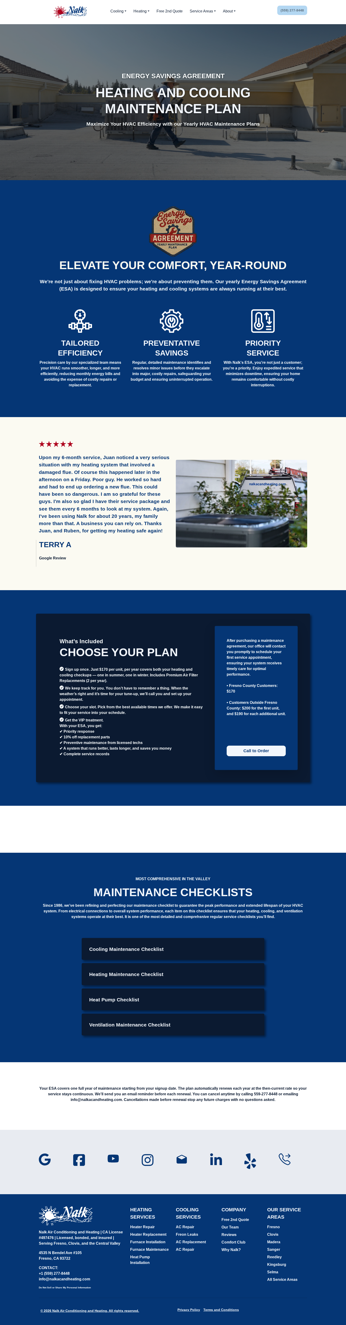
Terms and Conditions (221, 1310)
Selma (272, 1272)
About (228, 11)
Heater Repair (142, 1227)
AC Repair (185, 1227)
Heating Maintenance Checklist (126, 974)
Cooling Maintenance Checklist (126, 949)
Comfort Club (233, 1242)
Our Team (230, 1227)
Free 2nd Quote (170, 11)
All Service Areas (282, 1280)
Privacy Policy (188, 1310)
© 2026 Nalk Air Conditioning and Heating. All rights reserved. (89, 1311)
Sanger (273, 1249)
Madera (273, 1242)
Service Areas (201, 11)
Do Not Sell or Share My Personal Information (65, 1287)
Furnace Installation (147, 1242)
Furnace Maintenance (149, 1249)
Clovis (272, 1234)
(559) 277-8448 (292, 10)
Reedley (274, 1257)
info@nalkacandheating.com (64, 1279)
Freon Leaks (187, 1234)
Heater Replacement (148, 1234)
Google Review (52, 558)
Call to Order (256, 750)
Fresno (273, 1227)
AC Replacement (191, 1242)
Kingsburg (276, 1265)
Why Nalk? (231, 1250)
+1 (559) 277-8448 (54, 1273)
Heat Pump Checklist (114, 999)
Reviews (229, 1235)
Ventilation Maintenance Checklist (129, 1024)
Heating (140, 11)
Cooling (117, 11)
